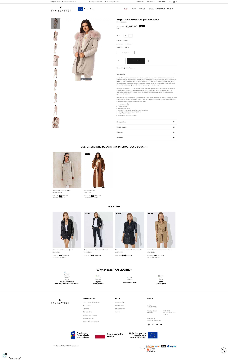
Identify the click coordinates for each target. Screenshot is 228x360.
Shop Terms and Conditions (91, 302)
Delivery (120, 132)
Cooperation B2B (120, 308)
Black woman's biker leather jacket (63, 250)
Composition (121, 122)
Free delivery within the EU (113, 1)
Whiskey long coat (89, 190)
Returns (120, 138)
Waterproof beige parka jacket (61, 190)
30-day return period (96, 1)
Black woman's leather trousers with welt (96, 250)
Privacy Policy (87, 305)
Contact (117, 312)
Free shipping (87, 312)
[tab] (147, 74)
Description (121, 74)
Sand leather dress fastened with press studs (159, 250)
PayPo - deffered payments (91, 321)
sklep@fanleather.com (69, 1)
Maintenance (121, 127)
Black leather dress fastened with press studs (128, 250)
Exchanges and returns (90, 315)
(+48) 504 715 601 (152, 307)
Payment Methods (88, 318)
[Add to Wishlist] (148, 61)
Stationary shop (119, 302)
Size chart (86, 308)
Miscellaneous (119, 305)
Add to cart (136, 61)
